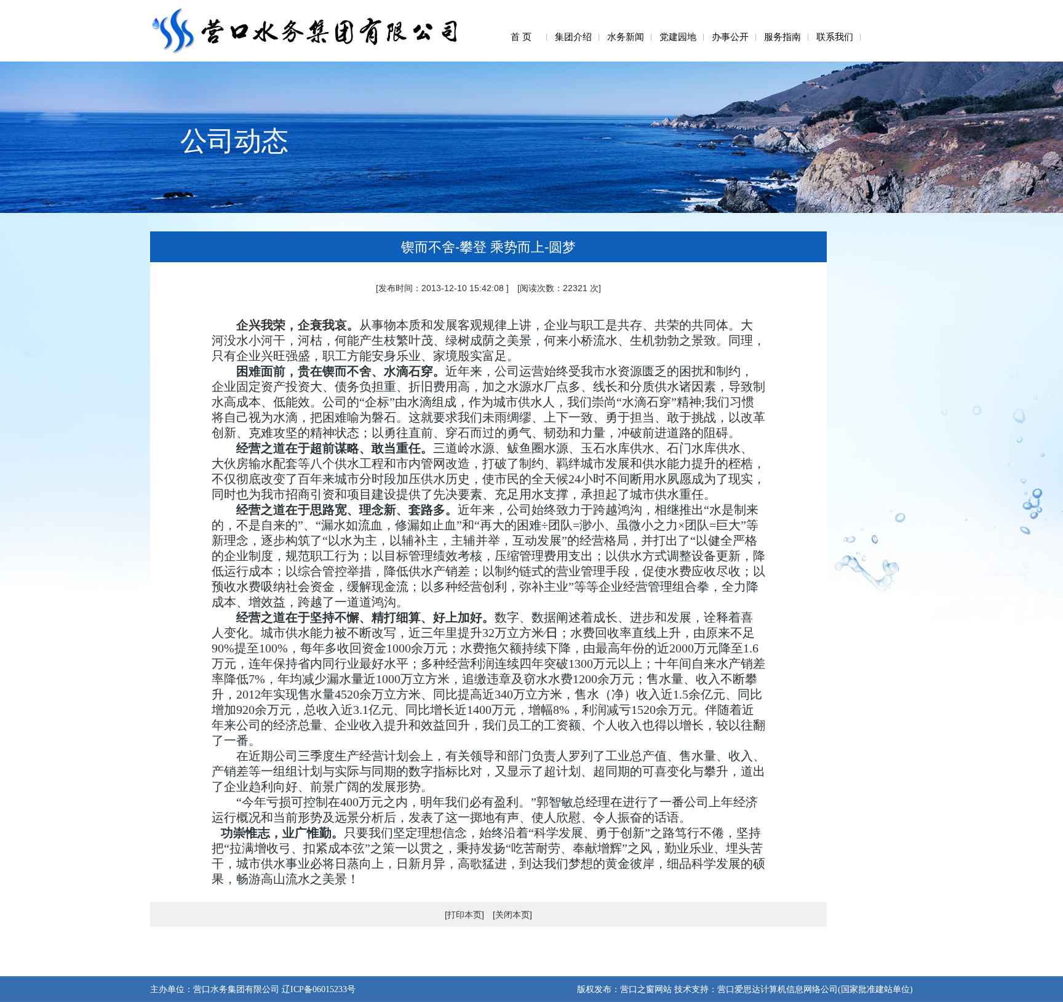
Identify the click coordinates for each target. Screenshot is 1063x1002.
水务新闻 (625, 37)
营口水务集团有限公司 (236, 989)
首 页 (521, 37)
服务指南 (782, 37)
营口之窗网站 (646, 989)
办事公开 (730, 37)
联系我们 (834, 37)
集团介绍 (573, 37)
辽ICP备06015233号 (317, 989)
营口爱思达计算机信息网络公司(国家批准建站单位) (815, 989)
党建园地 (677, 37)
